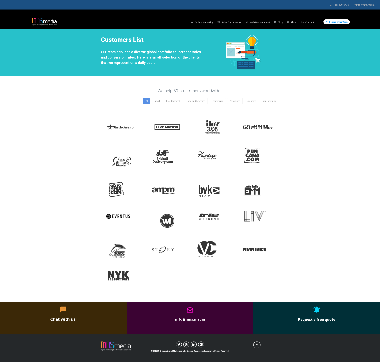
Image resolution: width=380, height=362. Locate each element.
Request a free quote (316, 319)
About (294, 22)
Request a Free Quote (338, 21)
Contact (309, 22)
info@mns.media (365, 4)
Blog (280, 22)
